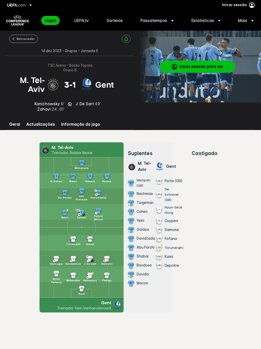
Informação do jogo (80, 124)
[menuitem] (53, 20)
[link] (50, 20)
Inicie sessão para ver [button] (201, 66)
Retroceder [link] (26, 38)
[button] (157, 20)
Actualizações (40, 124)
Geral (14, 124)
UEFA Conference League (17, 20)
